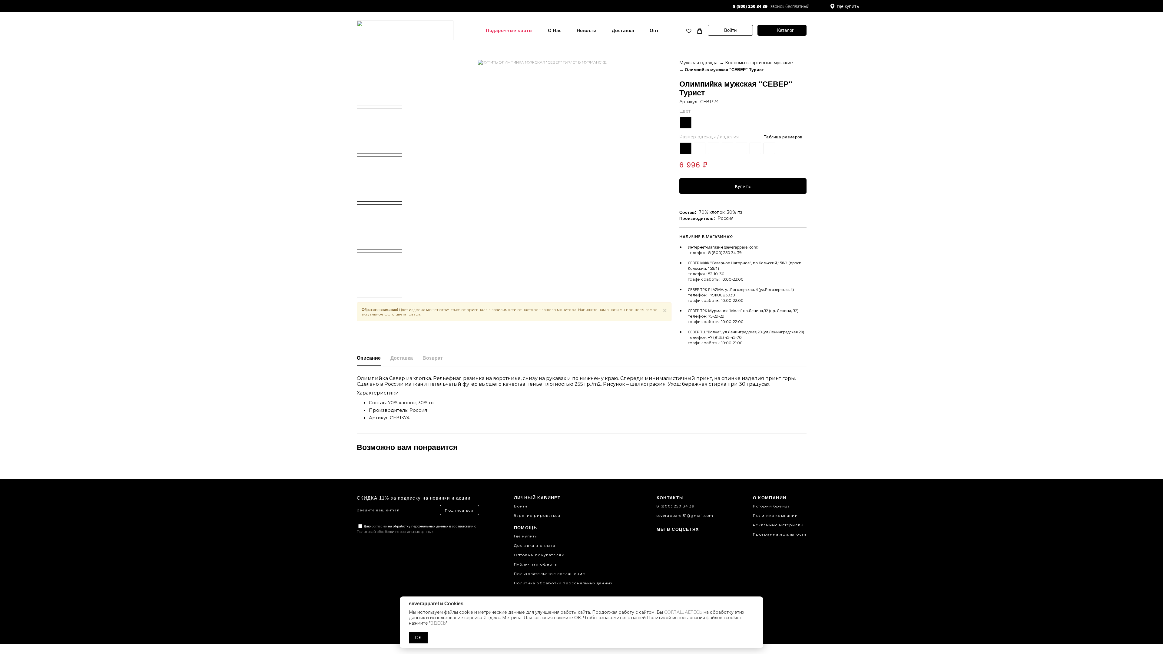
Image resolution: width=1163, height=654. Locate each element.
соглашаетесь (683, 612)
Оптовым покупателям (539, 555)
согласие (379, 526)
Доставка (623, 30)
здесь (438, 623)
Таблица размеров (783, 136)
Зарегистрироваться (537, 515)
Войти (730, 30)
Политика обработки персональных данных (563, 583)
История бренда (771, 506)
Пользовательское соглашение (549, 573)
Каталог (785, 30)
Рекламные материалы (778, 525)
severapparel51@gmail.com (685, 515)
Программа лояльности (780, 534)
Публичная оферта (535, 564)
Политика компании (775, 515)
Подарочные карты (509, 30)
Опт (654, 30)
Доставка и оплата (534, 545)
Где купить (525, 536)
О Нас (555, 30)
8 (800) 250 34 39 (750, 6)
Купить (743, 186)
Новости (587, 30)
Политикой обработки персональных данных (395, 532)
